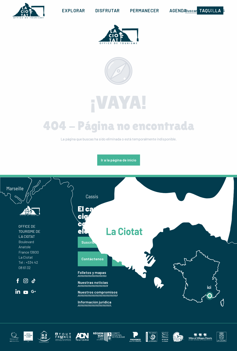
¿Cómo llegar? (125, 259)
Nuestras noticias (93, 282)
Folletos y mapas (92, 272)
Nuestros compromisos (98, 292)
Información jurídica (94, 302)
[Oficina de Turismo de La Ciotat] (28, 10)
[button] (193, 10)
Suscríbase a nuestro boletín (105, 242)
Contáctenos (92, 259)
